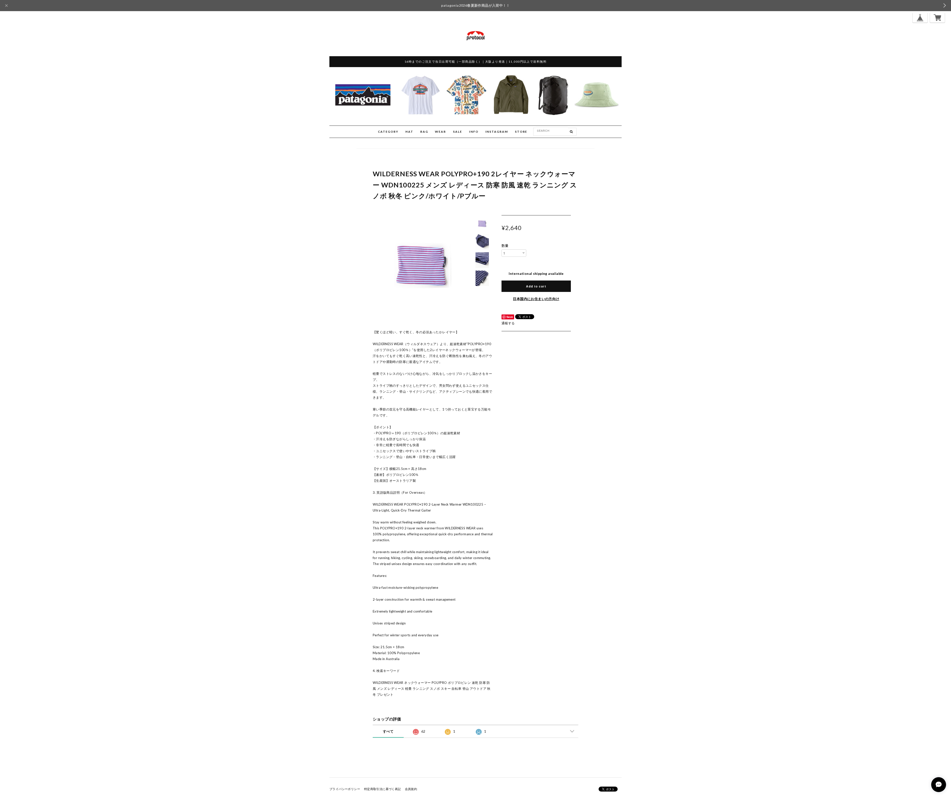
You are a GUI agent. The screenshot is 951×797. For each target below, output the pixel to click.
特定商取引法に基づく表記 (382, 789)
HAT (409, 131)
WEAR (440, 131)
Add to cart (536, 286)
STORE (521, 131)
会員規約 (411, 789)
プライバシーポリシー (344, 789)
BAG (424, 131)
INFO (473, 131)
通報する (508, 323)
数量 (505, 245)
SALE (457, 131)
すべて (388, 731)
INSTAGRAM (496, 131)
